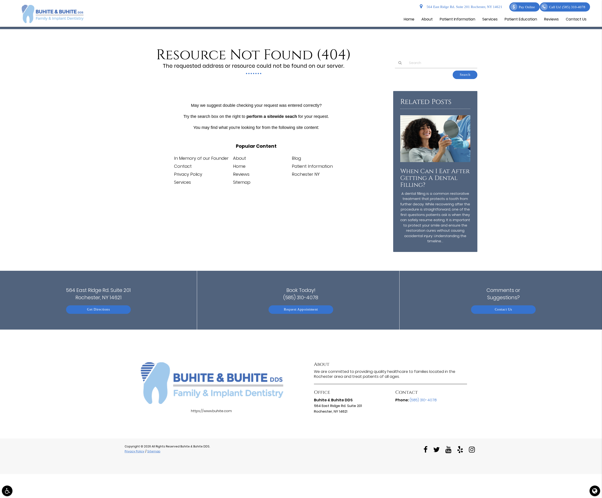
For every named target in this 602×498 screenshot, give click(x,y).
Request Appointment (301, 309)
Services (182, 182)
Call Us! (567, 7)
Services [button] (490, 19)
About (239, 158)
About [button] (427, 19)
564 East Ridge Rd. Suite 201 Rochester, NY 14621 (463, 7)
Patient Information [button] (457, 19)
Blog (296, 158)
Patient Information (312, 166)
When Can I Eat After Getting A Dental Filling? (435, 178)
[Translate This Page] (595, 491)
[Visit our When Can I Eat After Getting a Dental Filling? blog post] (435, 163)
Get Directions (98, 309)
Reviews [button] (551, 19)
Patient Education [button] (521, 19)
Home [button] (409, 19)
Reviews (241, 174)
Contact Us (503, 309)
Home (239, 166)
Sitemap (241, 182)
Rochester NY (306, 174)
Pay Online (527, 7)
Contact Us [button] (576, 19)
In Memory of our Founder (201, 158)
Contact (183, 166)
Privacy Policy (188, 174)
